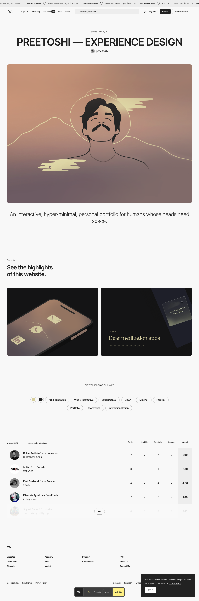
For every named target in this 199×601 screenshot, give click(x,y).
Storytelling (94, 408)
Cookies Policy (13, 583)
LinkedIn (139, 583)
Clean (128, 399)
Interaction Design (119, 408)
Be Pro (165, 11)
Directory (36, 11)
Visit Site (118, 592)
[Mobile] (52, 322)
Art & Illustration (57, 399)
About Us (124, 561)
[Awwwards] (10, 11)
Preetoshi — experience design (99, 42)
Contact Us (125, 566)
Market (68, 11)
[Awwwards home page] (79, 592)
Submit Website (181, 11)
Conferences (88, 561)
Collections (12, 561)
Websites (11, 557)
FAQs (122, 557)
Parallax (160, 399)
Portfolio (75, 408)
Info (88, 592)
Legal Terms (27, 583)
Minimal (143, 399)
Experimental (109, 399)
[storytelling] (146, 322)
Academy (49, 11)
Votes (107, 592)
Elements (97, 592)
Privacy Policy (41, 583)
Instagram (128, 583)
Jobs (60, 11)
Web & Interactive (84, 399)
